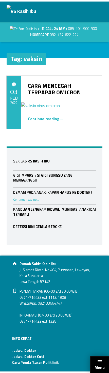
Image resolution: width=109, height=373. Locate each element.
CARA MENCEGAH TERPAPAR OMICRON (54, 89)
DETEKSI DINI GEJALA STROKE (37, 227)
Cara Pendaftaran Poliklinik (35, 362)
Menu (100, 367)
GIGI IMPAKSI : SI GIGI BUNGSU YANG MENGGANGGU (42, 178)
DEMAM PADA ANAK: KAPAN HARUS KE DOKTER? (52, 192)
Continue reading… (45, 119)
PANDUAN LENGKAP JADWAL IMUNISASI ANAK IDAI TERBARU (54, 212)
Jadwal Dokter (24, 350)
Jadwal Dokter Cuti (28, 357)
